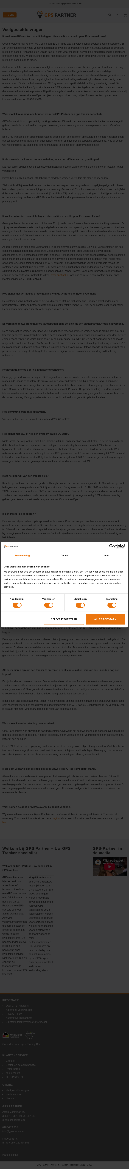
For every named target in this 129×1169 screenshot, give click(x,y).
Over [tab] (106, 555)
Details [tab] (64, 555)
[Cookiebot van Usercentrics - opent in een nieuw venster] (111, 546)
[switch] (48, 605)
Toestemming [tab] (22, 555)
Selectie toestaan (64, 619)
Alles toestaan (105, 619)
